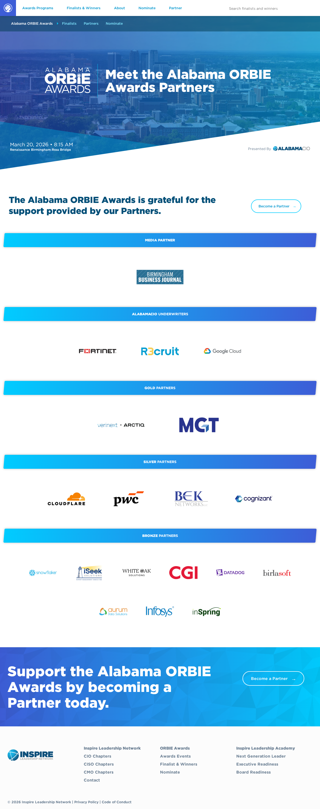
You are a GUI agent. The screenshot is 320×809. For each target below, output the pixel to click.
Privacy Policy (86, 802)
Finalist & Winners (178, 764)
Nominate (147, 8)
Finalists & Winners (83, 8)
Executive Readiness (257, 764)
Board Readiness (253, 772)
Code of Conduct (117, 802)
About (119, 8)
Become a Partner (274, 206)
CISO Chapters (99, 764)
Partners (91, 23)
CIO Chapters (97, 756)
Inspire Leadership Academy (265, 748)
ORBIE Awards (7, 15)
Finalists (69, 23)
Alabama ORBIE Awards (32, 23)
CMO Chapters (99, 772)
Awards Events (175, 756)
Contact (92, 780)
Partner (175, 8)
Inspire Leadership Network (112, 748)
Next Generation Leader (261, 756)
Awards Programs (37, 8)
